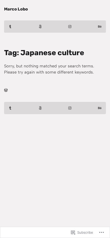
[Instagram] (70, 27)
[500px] (40, 27)
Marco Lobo (16, 9)
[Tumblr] (10, 27)
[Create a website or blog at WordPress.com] (6, 90)
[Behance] (100, 27)
